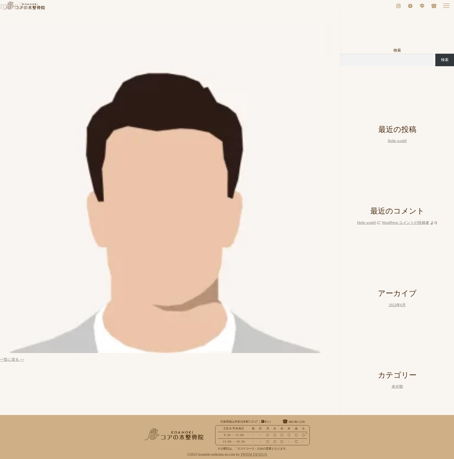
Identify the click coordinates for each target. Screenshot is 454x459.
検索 (397, 50)
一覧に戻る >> (12, 360)
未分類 (397, 387)
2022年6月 (397, 305)
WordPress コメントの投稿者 (405, 223)
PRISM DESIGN (254, 455)
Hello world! (397, 141)
